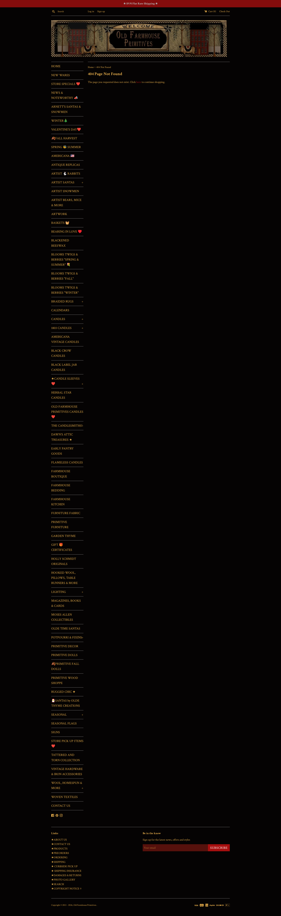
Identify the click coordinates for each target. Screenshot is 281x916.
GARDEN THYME (63, 536)
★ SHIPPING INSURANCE (66, 871)
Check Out (224, 11)
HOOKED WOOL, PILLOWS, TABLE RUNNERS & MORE (64, 578)
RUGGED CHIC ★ (63, 692)
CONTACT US (60, 806)
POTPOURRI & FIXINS (67, 637)
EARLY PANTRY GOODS (62, 451)
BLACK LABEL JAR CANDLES (64, 367)
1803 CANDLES (67, 328)
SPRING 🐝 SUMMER (66, 147)
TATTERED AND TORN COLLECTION (65, 757)
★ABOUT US (59, 840)
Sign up (101, 11)
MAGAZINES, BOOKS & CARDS (66, 603)
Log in (91, 11)
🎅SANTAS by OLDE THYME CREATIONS (65, 703)
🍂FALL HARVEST (64, 138)
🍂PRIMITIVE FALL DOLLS (65, 666)
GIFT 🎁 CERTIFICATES (61, 547)
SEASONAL (67, 715)
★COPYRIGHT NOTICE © (66, 889)
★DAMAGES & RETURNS (66, 875)
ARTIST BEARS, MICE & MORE (66, 202)
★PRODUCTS (59, 849)
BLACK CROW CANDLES (61, 353)
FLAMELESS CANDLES (67, 462)
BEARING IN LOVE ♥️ (66, 232)
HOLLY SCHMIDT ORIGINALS (63, 561)
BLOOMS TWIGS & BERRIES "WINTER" (65, 290)
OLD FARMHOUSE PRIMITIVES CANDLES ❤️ (67, 412)
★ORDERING (59, 857)
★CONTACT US (60, 844)
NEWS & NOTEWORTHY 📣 (64, 95)
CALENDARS (60, 310)
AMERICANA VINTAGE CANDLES (65, 339)
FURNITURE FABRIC (65, 513)
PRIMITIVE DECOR (64, 646)
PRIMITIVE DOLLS (64, 655)
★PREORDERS (60, 853)
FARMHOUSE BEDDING (60, 488)
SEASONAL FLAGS (64, 723)
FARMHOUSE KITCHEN (60, 501)
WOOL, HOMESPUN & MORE (67, 785)
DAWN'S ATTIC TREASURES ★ (62, 437)
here (138, 82)
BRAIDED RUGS (67, 301)
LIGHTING (67, 592)
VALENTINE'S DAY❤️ (66, 129)
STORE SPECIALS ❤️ (65, 84)
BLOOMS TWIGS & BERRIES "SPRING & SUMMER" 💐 (65, 259)
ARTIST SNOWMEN (65, 191)
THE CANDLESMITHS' (67, 426)
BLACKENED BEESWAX (60, 243)
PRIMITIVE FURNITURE (59, 524)
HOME (55, 66)
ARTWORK (59, 214)
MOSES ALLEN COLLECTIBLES (62, 617)
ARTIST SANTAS (67, 182)
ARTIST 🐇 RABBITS (65, 174)
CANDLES (67, 319)
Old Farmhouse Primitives (85, 905)
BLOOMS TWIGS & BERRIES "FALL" (64, 276)
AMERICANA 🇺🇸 (62, 156)
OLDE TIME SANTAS (65, 628)
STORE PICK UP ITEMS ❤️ (67, 743)
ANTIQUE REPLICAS (65, 165)
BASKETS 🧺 (60, 223)
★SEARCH (57, 884)
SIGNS (55, 732)
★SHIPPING (58, 862)
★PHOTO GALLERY (63, 880)
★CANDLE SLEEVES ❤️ (67, 381)
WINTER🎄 (59, 121)
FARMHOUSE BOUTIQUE (60, 474)
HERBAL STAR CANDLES (61, 395)
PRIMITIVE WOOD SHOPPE (64, 680)
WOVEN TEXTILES (64, 797)
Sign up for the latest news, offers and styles (166, 840)
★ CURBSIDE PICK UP (64, 866)
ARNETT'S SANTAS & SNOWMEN (66, 109)
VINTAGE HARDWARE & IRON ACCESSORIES (67, 771)
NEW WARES (60, 75)
